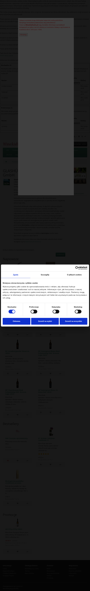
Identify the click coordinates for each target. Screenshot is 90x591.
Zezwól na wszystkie (73, 321)
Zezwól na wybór (45, 321)
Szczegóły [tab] (45, 275)
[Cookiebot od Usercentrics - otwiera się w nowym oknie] (77, 268)
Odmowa (16, 321)
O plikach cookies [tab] (74, 275)
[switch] (34, 311)
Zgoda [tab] (15, 275)
